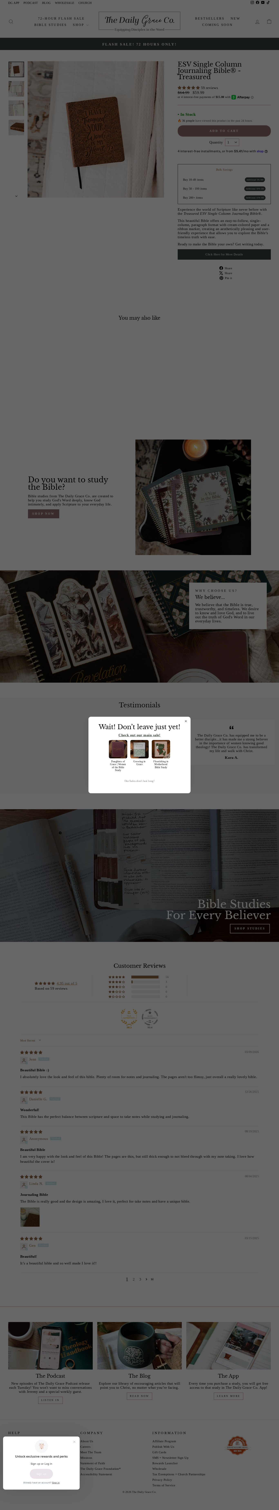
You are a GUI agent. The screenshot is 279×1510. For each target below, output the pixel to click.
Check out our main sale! (139, 735)
